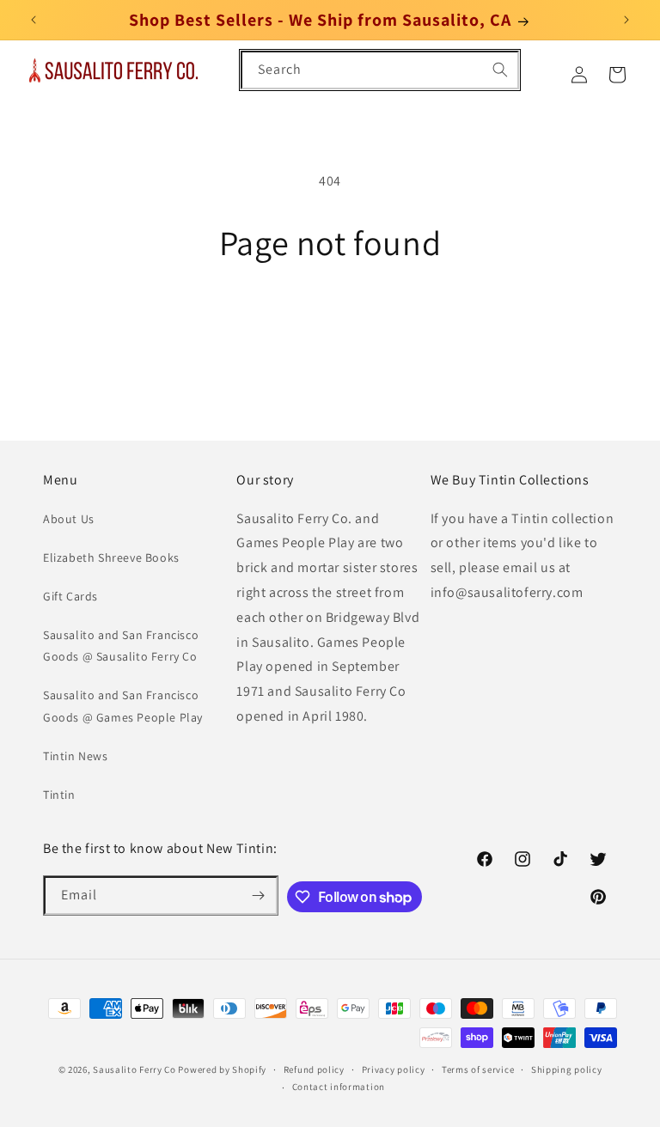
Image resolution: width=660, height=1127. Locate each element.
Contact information (338, 1087)
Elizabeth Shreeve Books (111, 557)
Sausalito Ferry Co (134, 1069)
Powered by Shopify (222, 1069)
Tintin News (75, 756)
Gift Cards (70, 596)
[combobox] (380, 70)
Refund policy (314, 1069)
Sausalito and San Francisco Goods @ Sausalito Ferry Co (121, 645)
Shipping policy (566, 1069)
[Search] (500, 69)
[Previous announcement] (33, 20)
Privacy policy (393, 1069)
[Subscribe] (259, 895)
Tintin (59, 794)
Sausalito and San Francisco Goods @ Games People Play (123, 705)
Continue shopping (330, 318)
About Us (69, 519)
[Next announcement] (626, 20)
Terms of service (478, 1069)
